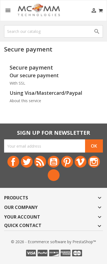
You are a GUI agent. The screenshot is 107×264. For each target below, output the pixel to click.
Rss (40, 162)
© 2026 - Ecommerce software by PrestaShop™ (53, 241)
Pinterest (67, 162)
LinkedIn (54, 175)
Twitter (27, 162)
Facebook (13, 162)
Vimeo (80, 162)
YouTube (54, 162)
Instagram (94, 162)
